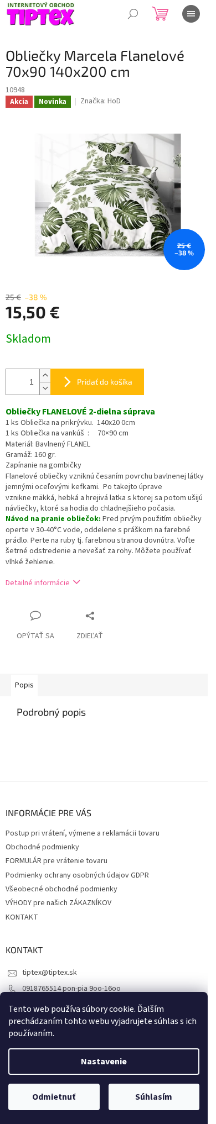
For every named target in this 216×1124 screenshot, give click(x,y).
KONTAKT (22, 917)
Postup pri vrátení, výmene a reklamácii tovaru (83, 833)
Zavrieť (110, 615)
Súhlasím (153, 1097)
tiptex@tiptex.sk (49, 972)
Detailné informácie (38, 583)
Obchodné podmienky (42, 847)
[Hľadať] (133, 14)
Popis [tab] (24, 685)
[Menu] (191, 14)
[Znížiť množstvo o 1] (44, 388)
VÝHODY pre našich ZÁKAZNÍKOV (58, 902)
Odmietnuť (53, 1097)
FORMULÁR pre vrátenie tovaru (56, 860)
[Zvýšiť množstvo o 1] (44, 375)
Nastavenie (104, 1061)
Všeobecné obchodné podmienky (61, 889)
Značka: (100, 101)
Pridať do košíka (104, 381)
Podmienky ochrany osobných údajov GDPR (77, 875)
